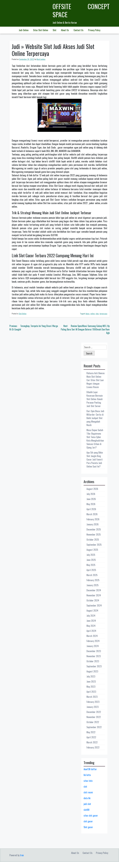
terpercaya (103, 313)
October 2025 (92, 539)
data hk (87, 798)
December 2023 (93, 651)
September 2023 (94, 666)
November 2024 (93, 595)
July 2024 (90, 615)
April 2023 (91, 691)
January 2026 (92, 524)
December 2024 (93, 590)
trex (22, 855)
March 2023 (92, 696)
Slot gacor (88, 827)
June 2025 (91, 560)
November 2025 (93, 534)
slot (85, 786)
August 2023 (92, 671)
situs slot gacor (91, 815)
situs (97, 313)
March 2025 (92, 575)
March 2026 (92, 514)
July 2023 (90, 676)
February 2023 (92, 702)
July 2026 (90, 494)
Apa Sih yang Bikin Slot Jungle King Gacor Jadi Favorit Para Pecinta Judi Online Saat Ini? (94, 459)
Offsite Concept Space (81, 10)
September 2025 (94, 544)
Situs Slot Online (40, 30)
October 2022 (92, 722)
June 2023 (91, 681)
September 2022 (94, 727)
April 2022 (91, 737)
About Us (65, 30)
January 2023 (92, 707)
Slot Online (22, 313)
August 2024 (92, 610)
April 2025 (91, 570)
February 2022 (92, 747)
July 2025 (90, 555)
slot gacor (88, 821)
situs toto (88, 780)
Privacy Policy (94, 30)
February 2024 (93, 641)
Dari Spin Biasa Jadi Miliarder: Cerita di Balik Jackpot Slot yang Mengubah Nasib (95, 418)
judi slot (87, 804)
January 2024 (92, 646)
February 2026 (92, 519)
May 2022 (90, 732)
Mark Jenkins (41, 59)
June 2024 (91, 620)
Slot (54, 30)
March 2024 (92, 636)
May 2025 (90, 565)
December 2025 (93, 529)
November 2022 (93, 717)
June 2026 (91, 499)
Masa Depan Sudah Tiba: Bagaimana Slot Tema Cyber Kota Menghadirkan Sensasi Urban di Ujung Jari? (95, 438)
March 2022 (92, 742)
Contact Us (78, 30)
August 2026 (92, 489)
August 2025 (92, 549)
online (92, 313)
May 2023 (90, 686)
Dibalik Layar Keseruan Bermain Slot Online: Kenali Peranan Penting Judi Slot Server (94, 399)
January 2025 (92, 585)
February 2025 (92, 580)
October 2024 (92, 600)
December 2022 (93, 712)
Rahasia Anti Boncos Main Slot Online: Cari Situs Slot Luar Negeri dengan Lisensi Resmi (95, 380)
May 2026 (90, 504)
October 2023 (92, 661)
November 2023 (93, 656)
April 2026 (91, 509)
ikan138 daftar (90, 769)
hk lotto (87, 775)
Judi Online (23, 30)
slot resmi (88, 792)
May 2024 (90, 625)
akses (88, 313)
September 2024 (94, 605)
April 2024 (91, 631)
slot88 (86, 809)
